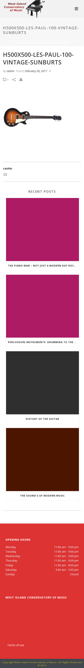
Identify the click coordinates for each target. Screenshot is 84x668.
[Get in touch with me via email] (5, 175)
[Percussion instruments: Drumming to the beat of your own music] (42, 306)
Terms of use (15, 645)
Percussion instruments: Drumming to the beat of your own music (43, 342)
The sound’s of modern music (42, 495)
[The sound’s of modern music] (42, 459)
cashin (10, 71)
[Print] (22, 79)
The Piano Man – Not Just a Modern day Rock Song (43, 265)
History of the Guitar (42, 419)
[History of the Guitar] (42, 382)
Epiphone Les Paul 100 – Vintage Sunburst (46, 40)
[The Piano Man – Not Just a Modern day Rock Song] (42, 229)
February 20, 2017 (36, 71)
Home (11, 40)
